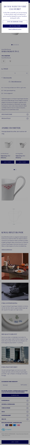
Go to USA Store (15, 26)
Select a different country (15, 29)
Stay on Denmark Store (15, 21)
